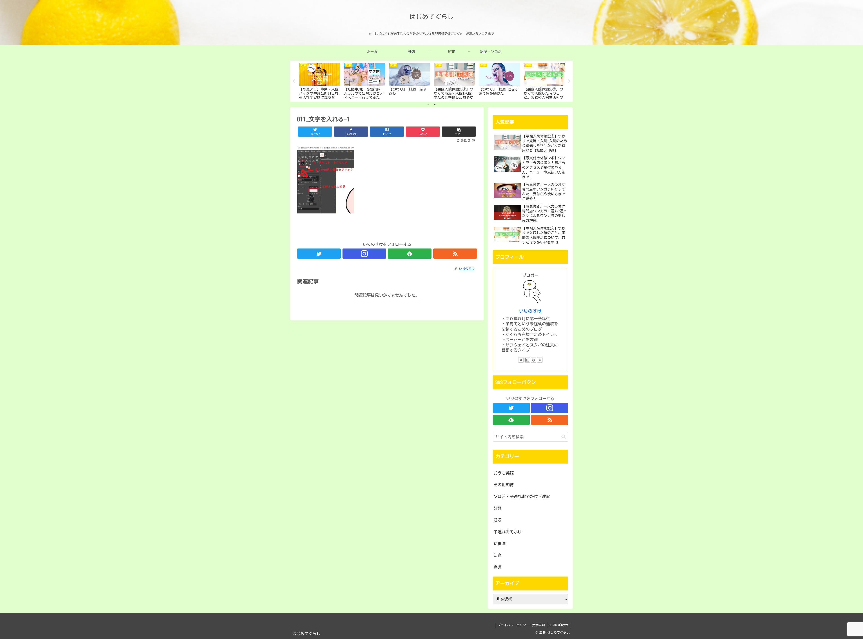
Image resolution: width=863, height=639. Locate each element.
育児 (498, 567)
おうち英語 (504, 473)
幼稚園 (500, 543)
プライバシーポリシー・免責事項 (521, 625)
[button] (563, 436)
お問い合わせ (558, 625)
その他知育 (504, 485)
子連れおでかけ (508, 532)
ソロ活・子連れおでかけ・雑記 (522, 496)
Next (569, 81)
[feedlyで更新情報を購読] (410, 253)
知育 (498, 555)
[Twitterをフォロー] (319, 253)
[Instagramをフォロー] (364, 253)
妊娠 (498, 508)
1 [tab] (428, 104)
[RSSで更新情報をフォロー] (455, 253)
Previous (293, 81)
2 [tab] (435, 104)
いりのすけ (530, 311)
